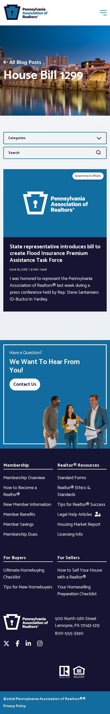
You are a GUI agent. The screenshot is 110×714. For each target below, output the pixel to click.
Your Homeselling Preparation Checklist (77, 590)
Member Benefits (19, 514)
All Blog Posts (25, 62)
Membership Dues (20, 534)
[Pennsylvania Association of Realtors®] (25, 13)
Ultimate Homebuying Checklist (23, 574)
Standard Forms (71, 478)
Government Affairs (88, 175)
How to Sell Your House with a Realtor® (79, 574)
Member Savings (18, 524)
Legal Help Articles (74, 514)
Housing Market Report (79, 524)
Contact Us (24, 384)
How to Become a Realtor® (20, 491)
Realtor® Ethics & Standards (73, 491)
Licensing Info (70, 534)
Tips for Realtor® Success (81, 504)
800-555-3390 (69, 633)
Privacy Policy (14, 706)
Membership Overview (24, 478)
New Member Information (27, 504)
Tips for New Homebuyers (27, 587)
